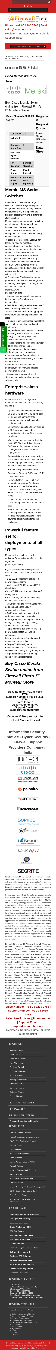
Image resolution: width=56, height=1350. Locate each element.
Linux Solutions (17, 1244)
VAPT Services (16, 1174)
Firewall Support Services (20, 1133)
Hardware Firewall (32, 990)
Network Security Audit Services (23, 1170)
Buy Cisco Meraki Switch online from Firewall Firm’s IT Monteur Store (23, 106)
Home (10, 57)
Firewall (18, 990)
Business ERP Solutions (20, 1256)
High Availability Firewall (19, 1153)
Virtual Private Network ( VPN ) (22, 1162)
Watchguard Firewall (18, 1079)
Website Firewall (16, 1145)
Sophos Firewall (16, 1075)
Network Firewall (43, 993)
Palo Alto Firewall (17, 1063)
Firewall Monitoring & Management (24, 1137)
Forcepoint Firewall (18, 1071)
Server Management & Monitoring (24, 1248)
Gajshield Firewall (17, 1092)
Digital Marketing (36, 1345)
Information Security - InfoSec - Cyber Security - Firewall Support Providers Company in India (28, 742)
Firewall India (20, 993)
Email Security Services (19, 1195)
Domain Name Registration (21, 1269)
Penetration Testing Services (21, 1178)
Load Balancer (16, 1158)
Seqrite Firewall (16, 1096)
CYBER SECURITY (18, 1183)
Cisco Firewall (15, 1055)
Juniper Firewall (16, 1050)
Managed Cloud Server (20, 1239)
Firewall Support (14, 996)
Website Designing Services (22, 1264)
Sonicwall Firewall (17, 1088)
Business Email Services (21, 1223)
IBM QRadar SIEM (17, 1109)
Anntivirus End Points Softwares (24, 1214)
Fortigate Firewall (17, 1067)
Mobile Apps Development (21, 1260)
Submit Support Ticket (25, 720)
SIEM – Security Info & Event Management (27, 1187)
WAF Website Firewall (21, 998)
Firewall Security (22, 57)
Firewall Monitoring (33, 996)
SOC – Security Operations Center (24, 1191)
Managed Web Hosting (20, 1219)
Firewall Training (16, 1166)
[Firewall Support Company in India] (28, 20)
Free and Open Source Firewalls (24, 1121)
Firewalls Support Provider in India (34, 1001)
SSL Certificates (17, 1231)
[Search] (49, 2)
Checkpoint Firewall (18, 1059)
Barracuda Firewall (17, 1084)
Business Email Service (20, 1273)
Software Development (20, 1252)
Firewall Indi (10, 1001)
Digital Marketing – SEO (20, 1227)
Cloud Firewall (15, 1149)
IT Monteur (40, 1348)
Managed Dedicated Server (22, 1235)
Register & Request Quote (21, 33)
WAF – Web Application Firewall (23, 1141)
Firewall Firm (11, 1343)
